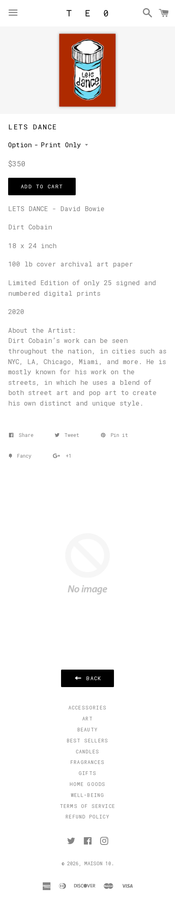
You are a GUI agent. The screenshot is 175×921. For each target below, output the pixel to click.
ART (87, 718)
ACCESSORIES (87, 707)
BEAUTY (87, 729)
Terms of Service (87, 806)
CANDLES (87, 751)
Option (20, 144)
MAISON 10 (97, 863)
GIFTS (87, 773)
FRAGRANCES (87, 762)
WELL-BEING (88, 795)
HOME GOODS (88, 784)
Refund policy (87, 816)
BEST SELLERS (87, 740)
